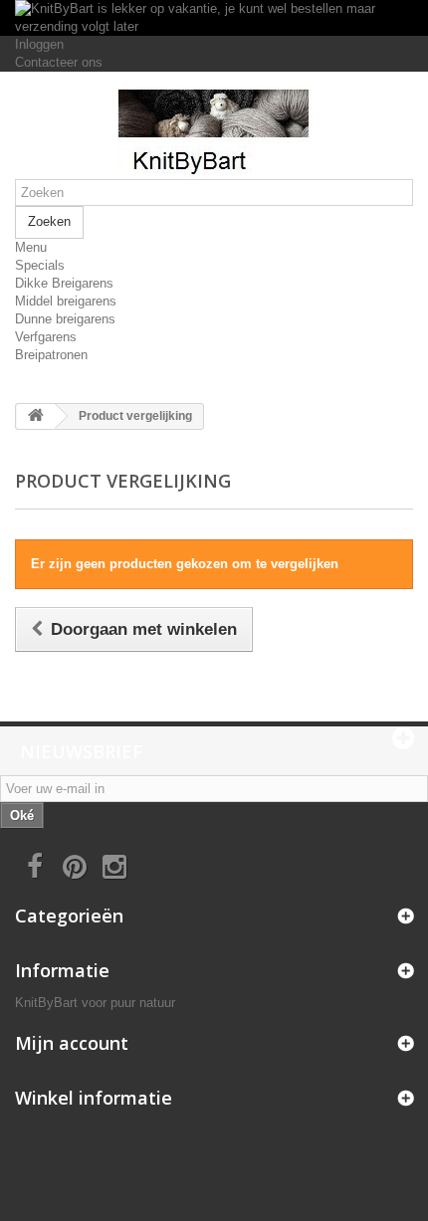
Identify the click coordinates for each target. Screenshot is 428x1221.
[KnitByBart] (214, 133)
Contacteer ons (59, 62)
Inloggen (39, 44)
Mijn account (71, 1043)
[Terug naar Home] (36, 416)
